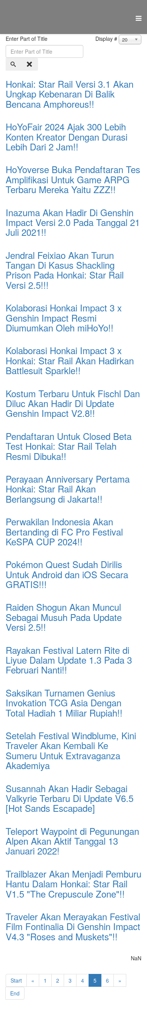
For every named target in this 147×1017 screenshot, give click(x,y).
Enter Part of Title (27, 38)
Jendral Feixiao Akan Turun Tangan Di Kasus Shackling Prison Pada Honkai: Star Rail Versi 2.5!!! (65, 269)
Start (16, 980)
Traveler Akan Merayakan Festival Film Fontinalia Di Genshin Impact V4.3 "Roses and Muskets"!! (73, 926)
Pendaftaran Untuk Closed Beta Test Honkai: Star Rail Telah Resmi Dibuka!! (69, 446)
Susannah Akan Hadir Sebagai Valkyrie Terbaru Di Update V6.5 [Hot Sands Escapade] (69, 798)
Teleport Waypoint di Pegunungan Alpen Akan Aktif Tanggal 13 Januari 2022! (72, 841)
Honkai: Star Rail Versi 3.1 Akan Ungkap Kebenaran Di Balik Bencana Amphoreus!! (69, 93)
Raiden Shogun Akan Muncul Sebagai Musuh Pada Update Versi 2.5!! (64, 616)
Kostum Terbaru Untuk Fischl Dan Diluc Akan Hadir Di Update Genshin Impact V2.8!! (73, 403)
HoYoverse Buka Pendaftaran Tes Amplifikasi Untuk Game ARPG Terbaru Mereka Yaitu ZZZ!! (73, 179)
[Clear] (30, 64)
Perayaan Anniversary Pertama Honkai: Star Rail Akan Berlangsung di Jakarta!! (68, 488)
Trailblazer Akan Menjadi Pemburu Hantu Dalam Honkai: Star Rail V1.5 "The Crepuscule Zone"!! (73, 883)
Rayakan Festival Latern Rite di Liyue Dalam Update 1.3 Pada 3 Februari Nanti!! (69, 659)
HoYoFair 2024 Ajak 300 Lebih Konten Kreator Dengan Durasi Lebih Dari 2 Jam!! (66, 136)
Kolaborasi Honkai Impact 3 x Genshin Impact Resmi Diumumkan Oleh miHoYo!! (64, 317)
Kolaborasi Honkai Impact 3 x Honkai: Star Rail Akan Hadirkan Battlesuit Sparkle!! (70, 360)
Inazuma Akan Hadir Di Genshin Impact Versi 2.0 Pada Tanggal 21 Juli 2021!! (73, 222)
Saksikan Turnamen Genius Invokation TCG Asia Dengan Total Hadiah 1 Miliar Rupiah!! (64, 702)
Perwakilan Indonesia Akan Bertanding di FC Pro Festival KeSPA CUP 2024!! (64, 531)
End (15, 993)
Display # (106, 38)
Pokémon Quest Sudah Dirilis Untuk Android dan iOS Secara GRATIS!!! (67, 574)
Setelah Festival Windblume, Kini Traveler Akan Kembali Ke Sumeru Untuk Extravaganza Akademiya (71, 750)
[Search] (14, 64)
